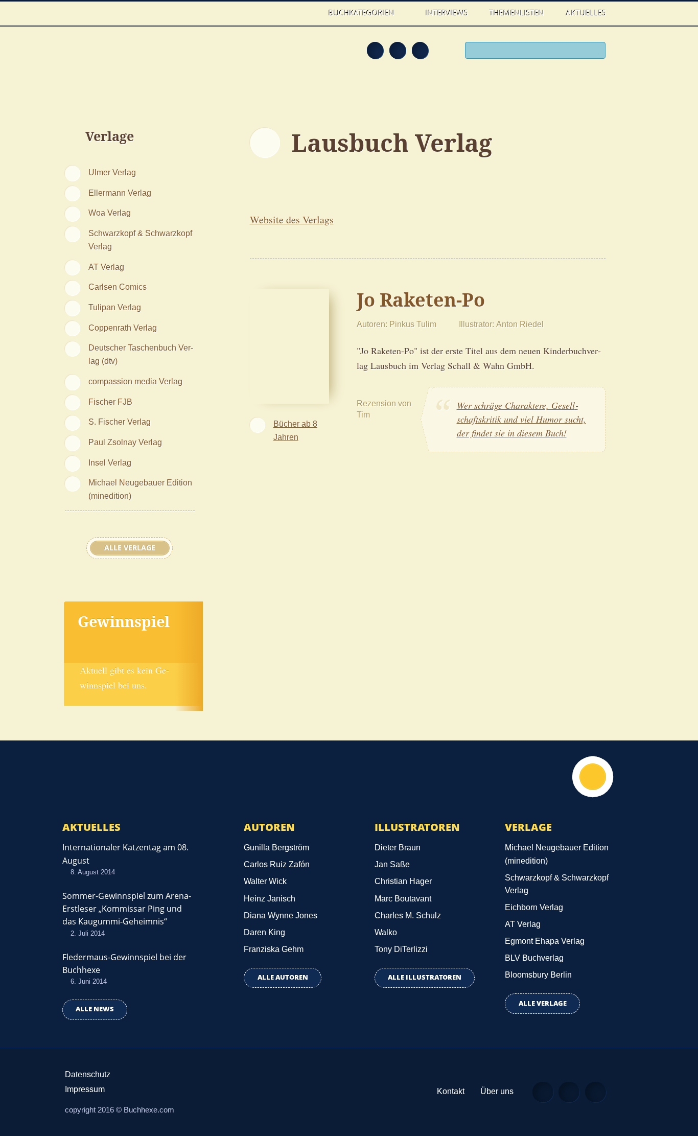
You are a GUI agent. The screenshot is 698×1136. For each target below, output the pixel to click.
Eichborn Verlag (534, 907)
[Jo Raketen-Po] (289, 345)
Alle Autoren (283, 977)
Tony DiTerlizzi (401, 949)
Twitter (420, 50)
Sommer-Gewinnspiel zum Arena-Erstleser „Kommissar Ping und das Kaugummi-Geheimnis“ (126, 908)
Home (307, 13)
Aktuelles (586, 13)
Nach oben (592, 776)
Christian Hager (403, 881)
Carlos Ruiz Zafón (277, 864)
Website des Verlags (292, 219)
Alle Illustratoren (424, 977)
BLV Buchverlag (534, 958)
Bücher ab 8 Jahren (295, 430)
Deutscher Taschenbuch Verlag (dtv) (140, 354)
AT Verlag (106, 266)
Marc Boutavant (403, 898)
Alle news (95, 1009)
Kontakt (450, 1091)
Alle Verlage (129, 547)
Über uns (497, 1091)
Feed (375, 50)
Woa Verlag (109, 212)
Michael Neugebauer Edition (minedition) (140, 489)
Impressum (85, 1089)
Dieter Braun (398, 847)
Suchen (594, 51)
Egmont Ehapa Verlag (545, 941)
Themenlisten (517, 13)
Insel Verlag (109, 462)
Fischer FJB (110, 401)
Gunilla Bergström (276, 847)
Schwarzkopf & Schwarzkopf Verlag (140, 239)
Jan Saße (392, 864)
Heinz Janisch (269, 898)
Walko (386, 932)
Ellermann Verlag (119, 192)
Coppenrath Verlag (122, 327)
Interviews (447, 13)
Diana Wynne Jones (280, 915)
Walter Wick (265, 881)
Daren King (264, 932)
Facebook (397, 50)
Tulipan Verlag (114, 307)
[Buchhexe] (132, 57)
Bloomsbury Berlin (538, 974)
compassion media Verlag (135, 381)
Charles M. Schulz (408, 915)
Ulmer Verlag (112, 172)
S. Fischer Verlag (119, 421)
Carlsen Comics (117, 286)
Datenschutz (87, 1074)
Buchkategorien (363, 13)
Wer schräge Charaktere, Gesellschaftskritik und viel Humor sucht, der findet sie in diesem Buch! (521, 419)
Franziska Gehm (274, 949)
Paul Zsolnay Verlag (125, 442)
